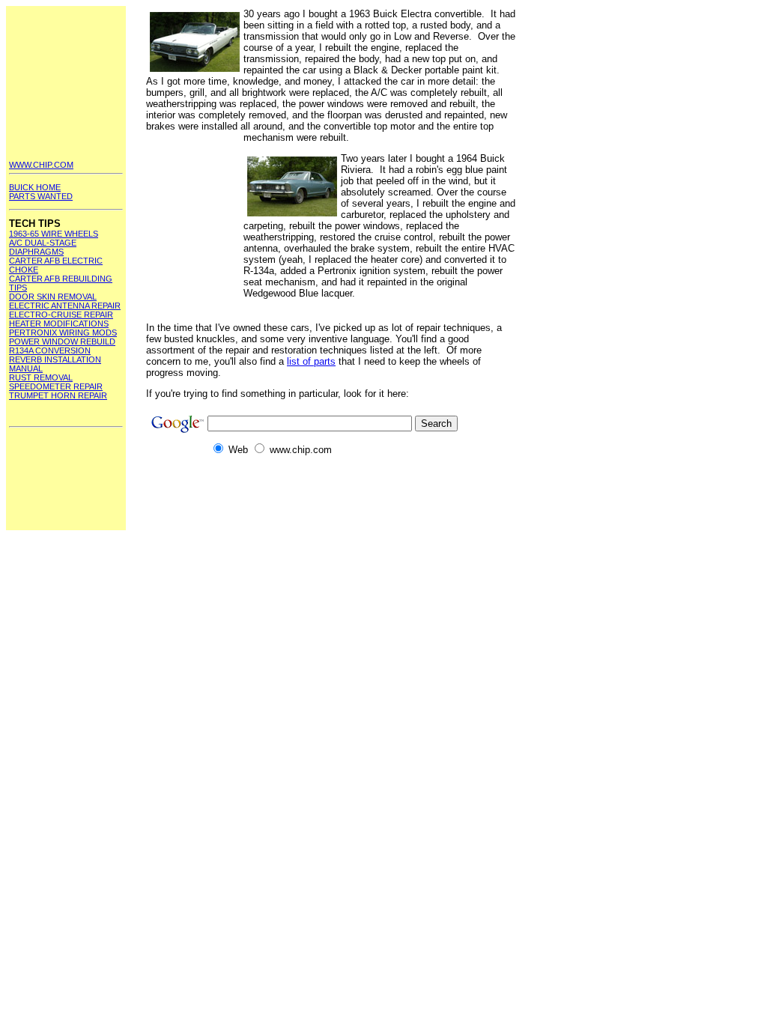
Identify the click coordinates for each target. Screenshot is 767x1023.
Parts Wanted (41, 196)
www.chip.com (41, 164)
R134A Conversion (50, 350)
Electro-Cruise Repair (61, 314)
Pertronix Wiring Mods (63, 332)
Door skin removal (53, 296)
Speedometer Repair (56, 386)
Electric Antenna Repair (65, 305)
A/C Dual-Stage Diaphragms (42, 247)
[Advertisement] (66, 83)
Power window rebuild (62, 341)
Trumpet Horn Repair (58, 395)
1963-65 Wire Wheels (53, 233)
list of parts (311, 361)
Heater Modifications (59, 323)
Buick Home (35, 187)
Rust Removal (41, 377)
